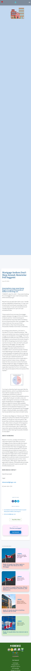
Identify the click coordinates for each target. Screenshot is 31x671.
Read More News (16, 519)
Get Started (15, 532)
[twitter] (18, 501)
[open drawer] (29, 2)
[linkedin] (15, 501)
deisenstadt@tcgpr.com (9, 482)
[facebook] (13, 501)
